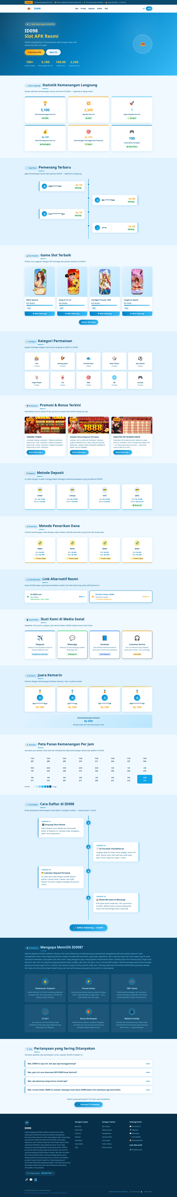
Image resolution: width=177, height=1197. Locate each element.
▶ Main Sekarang (40, 314)
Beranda (78, 1126)
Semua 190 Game (88, 322)
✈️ (26, 1180)
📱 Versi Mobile (135, 1137)
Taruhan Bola (107, 1137)
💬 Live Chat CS (135, 1126)
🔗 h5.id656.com (135, 1150)
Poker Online (106, 1144)
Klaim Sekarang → (36, 452)
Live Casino (106, 1140)
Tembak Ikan (106, 1133)
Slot (76, 8)
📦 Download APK (135, 1140)
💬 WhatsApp (134, 1133)
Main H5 (53, 52)
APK (149, 8)
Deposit (91, 8)
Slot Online (106, 1126)
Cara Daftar (79, 1144)
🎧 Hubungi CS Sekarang (88, 1104)
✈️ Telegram (133, 1130)
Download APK (34, 52)
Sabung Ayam (107, 1130)
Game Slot (78, 1130)
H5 (144, 8)
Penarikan (78, 1140)
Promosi (78, 1133)
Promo (83, 8)
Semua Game (107, 1147)
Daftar (99, 8)
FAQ (106, 8)
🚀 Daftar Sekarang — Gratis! (88, 927)
